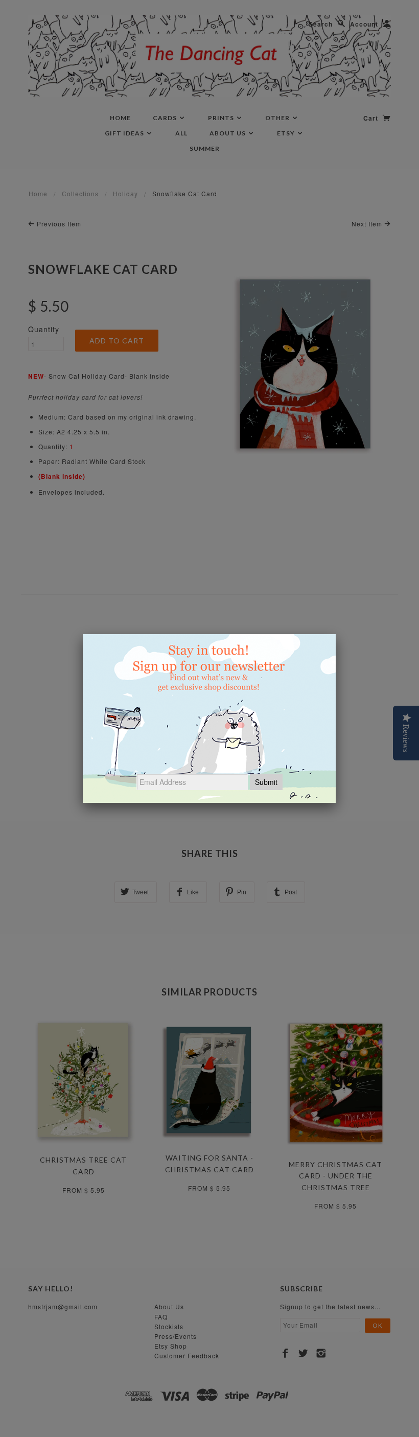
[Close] (336, 634)
